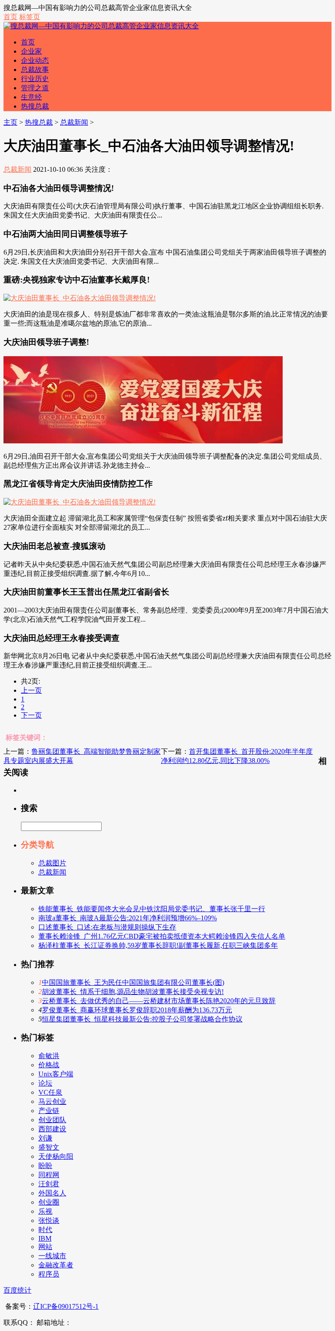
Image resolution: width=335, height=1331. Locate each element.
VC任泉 (50, 1092)
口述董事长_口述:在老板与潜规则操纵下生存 (107, 927)
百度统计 (17, 1290)
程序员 (48, 1274)
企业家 (31, 51)
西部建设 (52, 1129)
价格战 (48, 1065)
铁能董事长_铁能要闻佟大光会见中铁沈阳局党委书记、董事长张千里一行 (151, 908)
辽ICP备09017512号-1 (66, 1306)
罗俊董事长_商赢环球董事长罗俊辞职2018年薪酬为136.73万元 (137, 1010)
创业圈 (48, 1202)
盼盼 (45, 1165)
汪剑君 (48, 1184)
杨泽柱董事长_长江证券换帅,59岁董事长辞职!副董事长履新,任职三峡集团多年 (158, 945)
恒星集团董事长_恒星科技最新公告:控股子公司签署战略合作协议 (142, 1019)
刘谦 (45, 1138)
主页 (10, 122)
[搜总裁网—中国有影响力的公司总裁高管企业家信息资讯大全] (101, 26)
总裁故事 (35, 69)
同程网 (48, 1174)
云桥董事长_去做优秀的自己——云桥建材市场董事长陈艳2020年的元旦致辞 (159, 1000)
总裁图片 (52, 863)
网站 (45, 1246)
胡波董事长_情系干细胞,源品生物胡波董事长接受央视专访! (133, 991)
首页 (10, 16)
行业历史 (35, 78)
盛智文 (48, 1147)
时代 (45, 1229)
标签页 (29, 16)
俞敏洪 (48, 1055)
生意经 (31, 97)
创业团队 (52, 1119)
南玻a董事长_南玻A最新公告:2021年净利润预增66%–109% (127, 918)
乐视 (45, 1211)
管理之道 (35, 88)
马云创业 (52, 1101)
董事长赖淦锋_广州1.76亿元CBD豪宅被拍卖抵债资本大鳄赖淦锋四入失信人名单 (161, 936)
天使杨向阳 (55, 1156)
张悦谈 (48, 1220)
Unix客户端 (55, 1074)
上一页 (31, 690)
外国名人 (52, 1193)
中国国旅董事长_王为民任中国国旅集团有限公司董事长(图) (133, 982)
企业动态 (35, 60)
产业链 (48, 1110)
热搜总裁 (35, 106)
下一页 (31, 715)
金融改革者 (55, 1265)
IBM (44, 1238)
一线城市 (52, 1256)
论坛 (45, 1083)
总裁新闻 (74, 122)
